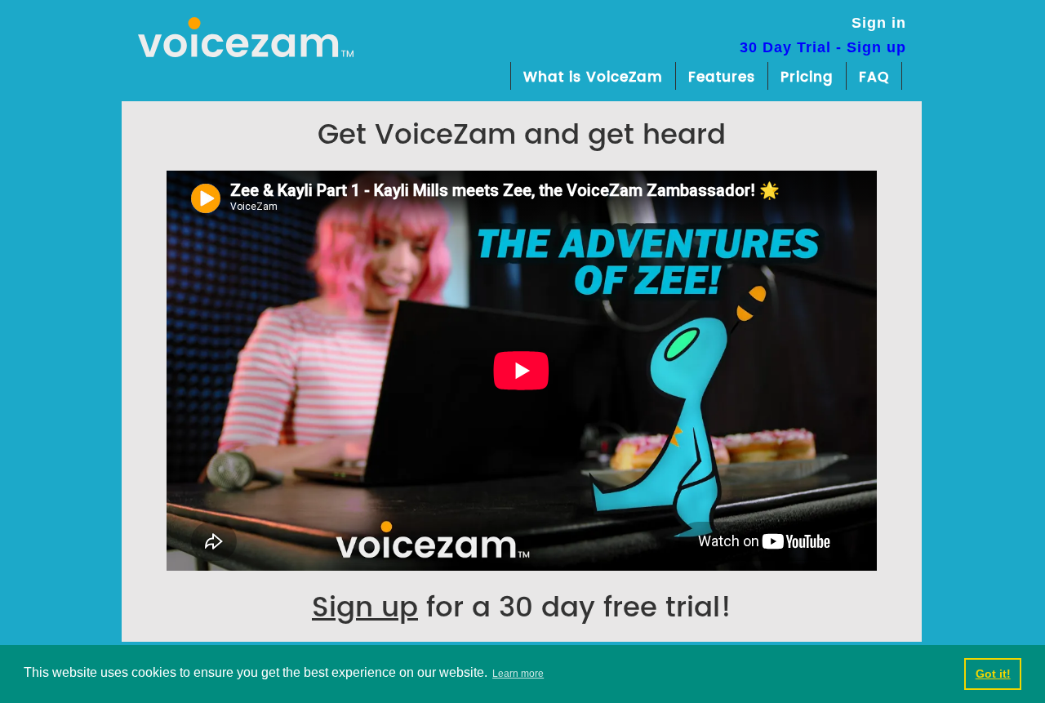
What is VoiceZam (593, 77)
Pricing (807, 77)
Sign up (365, 608)
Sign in (879, 23)
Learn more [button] (518, 673)
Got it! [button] (993, 673)
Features (721, 77)
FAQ (874, 77)
